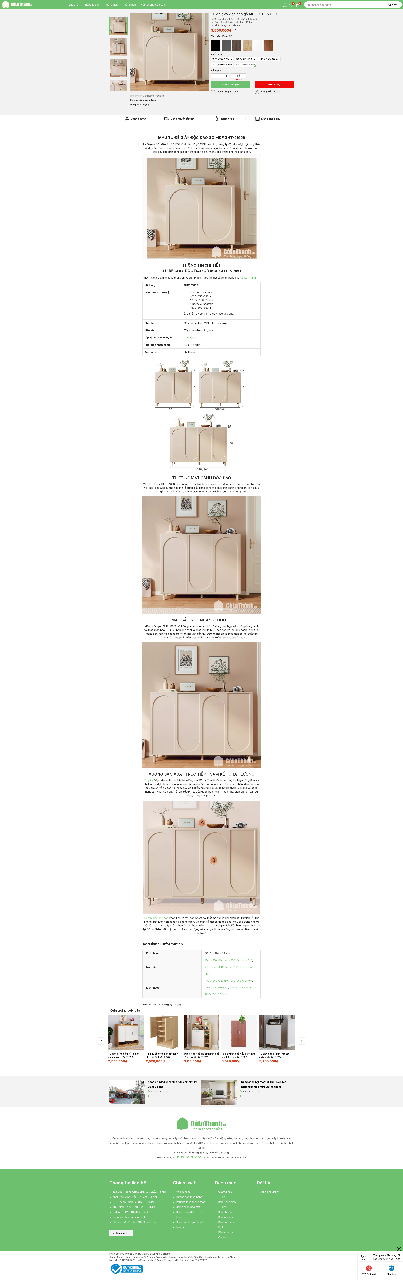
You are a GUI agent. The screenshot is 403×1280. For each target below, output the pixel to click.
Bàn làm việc (225, 1217)
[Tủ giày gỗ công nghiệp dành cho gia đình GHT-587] (164, 1032)
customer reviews (154, 95)
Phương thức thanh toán (190, 1201)
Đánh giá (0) (138, 118)
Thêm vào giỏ (230, 84)
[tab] (135, 118)
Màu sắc (216, 36)
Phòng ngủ (111, 4)
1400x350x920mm (216, 987)
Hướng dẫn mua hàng (189, 1196)
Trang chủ (72, 4)
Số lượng (216, 70)
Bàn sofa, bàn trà (228, 1232)
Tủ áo (221, 1196)
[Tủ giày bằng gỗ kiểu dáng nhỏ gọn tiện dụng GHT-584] (239, 1032)
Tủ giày (148, 780)
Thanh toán (226, 118)
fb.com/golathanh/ (135, 1217)
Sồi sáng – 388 (214, 967)
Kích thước (217, 54)
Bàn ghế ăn (225, 1212)
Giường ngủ (225, 1191)
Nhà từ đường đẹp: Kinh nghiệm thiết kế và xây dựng (172, 1084)
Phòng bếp (129, 4)
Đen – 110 (211, 960)
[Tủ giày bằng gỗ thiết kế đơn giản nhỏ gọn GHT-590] (126, 1032)
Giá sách (223, 1237)
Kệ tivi (221, 1227)
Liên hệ (180, 1227)
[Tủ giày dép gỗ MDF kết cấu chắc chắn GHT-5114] (277, 1032)
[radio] (215, 45)
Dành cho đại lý (270, 118)
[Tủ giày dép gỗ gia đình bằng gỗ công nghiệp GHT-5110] (201, 1032)
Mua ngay (274, 84)
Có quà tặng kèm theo (143, 99)
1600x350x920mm (241, 987)
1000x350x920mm (216, 980)
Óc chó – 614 (244, 960)
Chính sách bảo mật (188, 1207)
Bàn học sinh (226, 1222)
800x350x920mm (216, 994)
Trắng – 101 (231, 967)
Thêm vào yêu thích (227, 91)
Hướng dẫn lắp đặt (270, 91)
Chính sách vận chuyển (190, 1222)
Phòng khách (91, 4)
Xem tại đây (191, 337)
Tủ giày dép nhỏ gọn (156, 917)
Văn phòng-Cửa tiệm (153, 4)
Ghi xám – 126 (226, 960)
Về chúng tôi (183, 1191)
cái (238, 75)
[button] (121, 1233)
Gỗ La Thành (248, 277)
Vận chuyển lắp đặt (182, 118)
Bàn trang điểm (227, 1201)
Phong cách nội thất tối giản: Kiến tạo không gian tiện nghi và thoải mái (263, 1084)
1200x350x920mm (241, 980)
